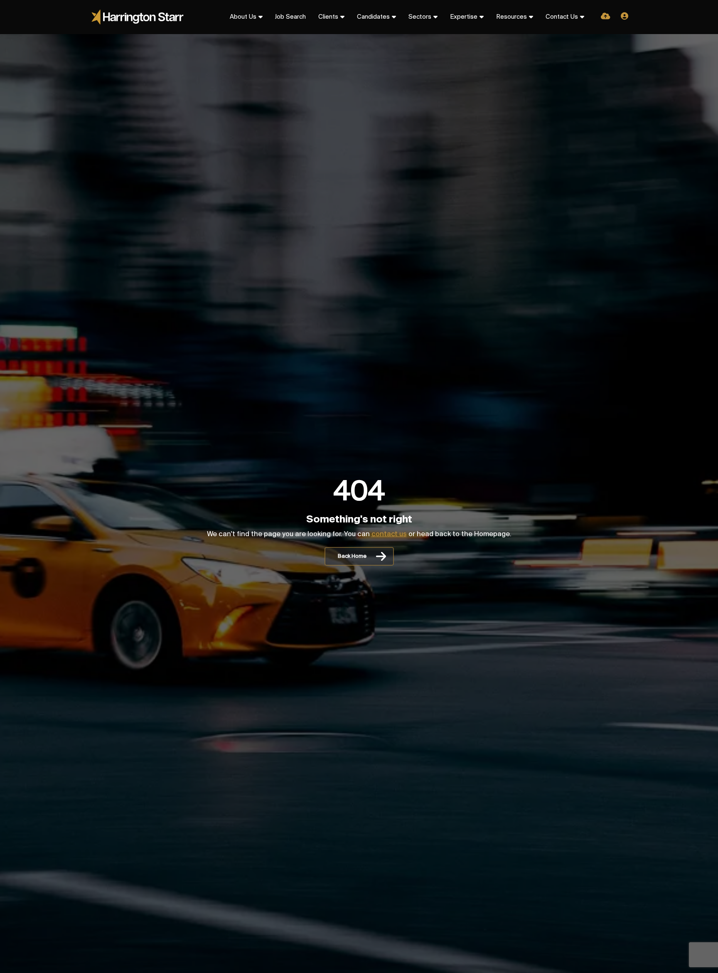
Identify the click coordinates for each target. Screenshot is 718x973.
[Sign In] (624, 17)
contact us (389, 534)
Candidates (373, 17)
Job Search (290, 17)
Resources (511, 17)
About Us (243, 17)
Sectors (419, 17)
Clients (328, 17)
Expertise (463, 17)
